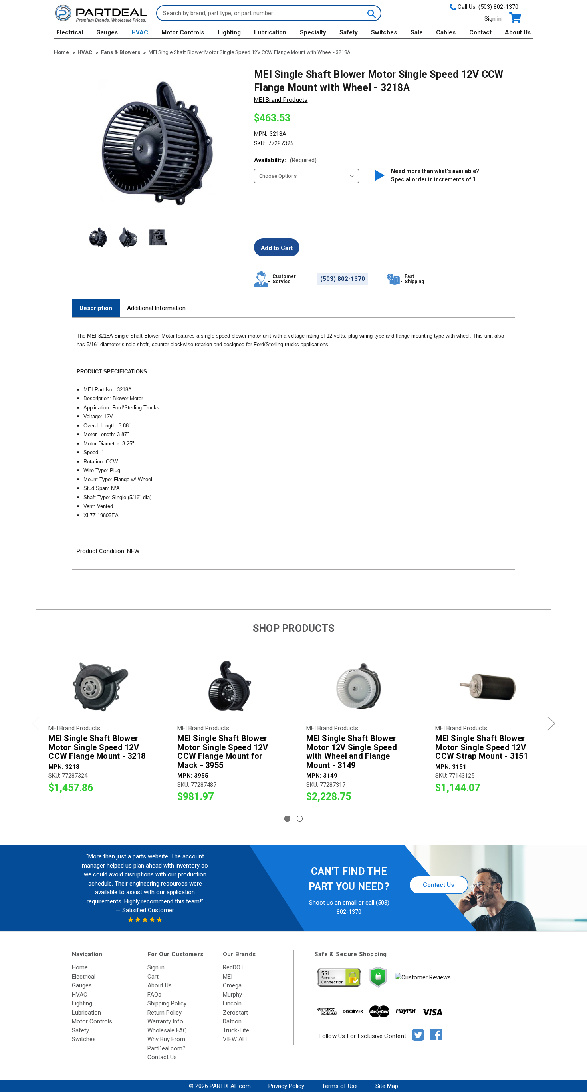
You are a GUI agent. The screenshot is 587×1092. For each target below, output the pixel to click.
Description (95, 308)
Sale (417, 32)
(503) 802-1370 (498, 6)
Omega (232, 985)
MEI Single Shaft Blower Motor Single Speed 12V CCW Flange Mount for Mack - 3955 (222, 752)
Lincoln (232, 1003)
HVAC (139, 32)
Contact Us (438, 884)
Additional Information (156, 308)
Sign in (493, 18)
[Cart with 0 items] (514, 18)
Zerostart (235, 1012)
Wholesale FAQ (167, 1030)
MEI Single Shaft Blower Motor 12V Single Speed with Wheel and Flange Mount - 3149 (351, 752)
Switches (384, 32)
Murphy (232, 994)
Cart (153, 976)
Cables (446, 32)
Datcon (232, 1021)
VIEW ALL (236, 1039)
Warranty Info (165, 1021)
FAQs (154, 994)
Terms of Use (340, 1086)
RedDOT (233, 967)
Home (80, 967)
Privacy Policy (286, 1086)
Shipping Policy (166, 1003)
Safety (348, 32)
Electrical (69, 32)
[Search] (371, 13)
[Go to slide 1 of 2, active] (287, 819)
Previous (36, 723)
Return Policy (164, 1012)
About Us (518, 32)
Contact (480, 32)
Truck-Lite (236, 1030)
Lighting (229, 32)
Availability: (285, 160)
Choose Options (100, 687)
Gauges (107, 32)
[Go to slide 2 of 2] (300, 819)
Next (551, 723)
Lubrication (270, 32)
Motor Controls (182, 32)
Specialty (313, 32)
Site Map (386, 1086)
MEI (227, 976)
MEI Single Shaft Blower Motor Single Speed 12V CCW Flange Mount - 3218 (96, 747)
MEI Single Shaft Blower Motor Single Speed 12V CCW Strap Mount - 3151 (481, 747)
